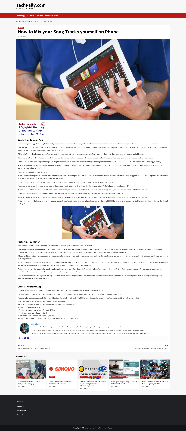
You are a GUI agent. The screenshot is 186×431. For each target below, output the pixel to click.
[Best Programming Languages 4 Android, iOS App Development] (124, 369)
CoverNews (99, 428)
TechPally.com (31, 5)
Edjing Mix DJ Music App (32, 127)
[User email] (28, 338)
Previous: (34, 347)
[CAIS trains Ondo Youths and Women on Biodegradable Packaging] (31, 369)
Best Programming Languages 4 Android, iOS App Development (124, 383)
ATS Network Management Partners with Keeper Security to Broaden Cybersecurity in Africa (93, 384)
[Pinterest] (25, 338)
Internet (40, 15)
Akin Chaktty (22, 36)
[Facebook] (20, 338)
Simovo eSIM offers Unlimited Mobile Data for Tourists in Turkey (60, 383)
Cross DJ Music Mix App (32, 134)
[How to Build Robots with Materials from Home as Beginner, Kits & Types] (155, 369)
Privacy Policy (21, 410)
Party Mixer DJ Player (31, 130)
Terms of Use (21, 415)
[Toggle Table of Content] (42, 124)
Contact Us (20, 406)
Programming (121, 377)
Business (30, 15)
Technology (20, 15)
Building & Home (51, 15)
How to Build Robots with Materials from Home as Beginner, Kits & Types (155, 383)
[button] (168, 15)
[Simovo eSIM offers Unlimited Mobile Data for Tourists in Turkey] (62, 369)
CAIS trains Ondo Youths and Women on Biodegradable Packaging (30, 383)
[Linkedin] (22, 338)
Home (18, 21)
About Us (20, 402)
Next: (151, 347)
